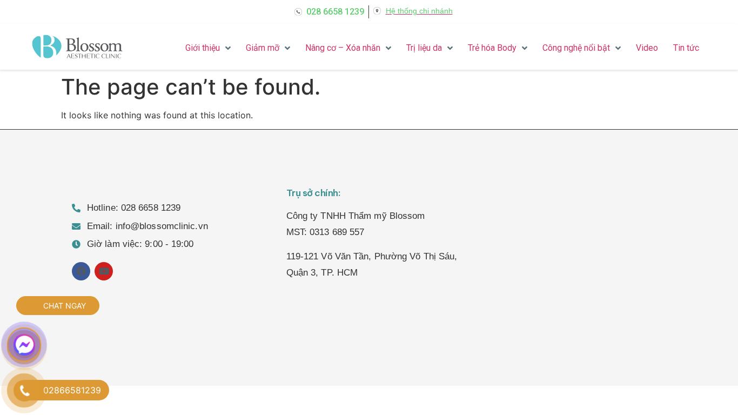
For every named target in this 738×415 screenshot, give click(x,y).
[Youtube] (104, 271)
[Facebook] (81, 271)
